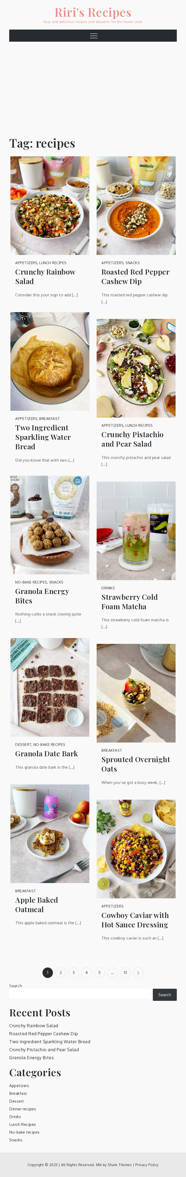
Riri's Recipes (93, 12)
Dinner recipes (22, 1108)
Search (15, 985)
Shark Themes (120, 1165)
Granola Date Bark (46, 753)
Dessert (23, 744)
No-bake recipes (31, 582)
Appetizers (26, 263)
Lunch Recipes (53, 263)
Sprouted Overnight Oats (135, 764)
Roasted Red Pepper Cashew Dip (135, 276)
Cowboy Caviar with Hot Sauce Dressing (135, 919)
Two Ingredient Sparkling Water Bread (43, 437)
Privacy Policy (147, 1165)
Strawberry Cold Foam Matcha (129, 601)
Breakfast (49, 418)
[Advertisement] (93, 85)
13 (125, 972)
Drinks (108, 588)
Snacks (132, 263)
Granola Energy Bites (42, 595)
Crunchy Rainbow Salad (45, 276)
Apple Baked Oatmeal (36, 904)
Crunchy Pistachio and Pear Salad (132, 439)
